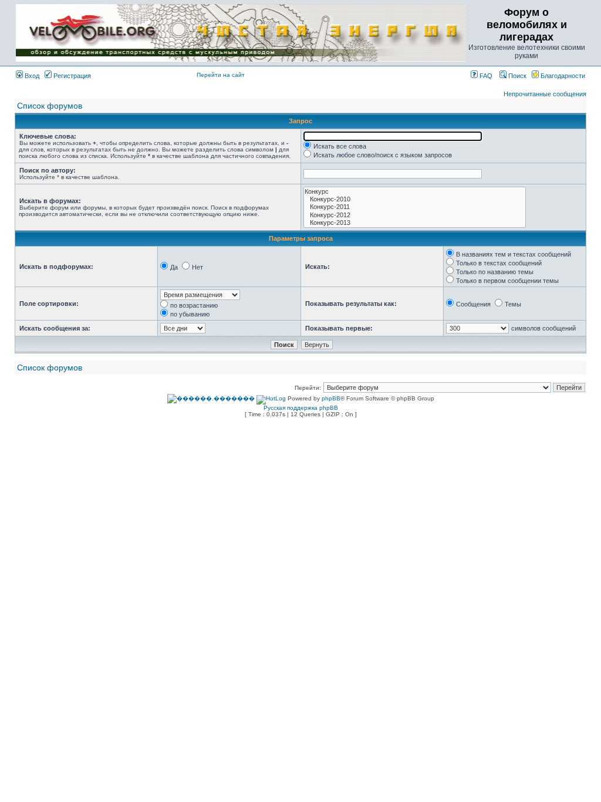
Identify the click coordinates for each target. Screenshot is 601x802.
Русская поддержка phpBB (301, 408)
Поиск (516, 75)
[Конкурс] (415, 192)
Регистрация (71, 75)
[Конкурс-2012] (415, 215)
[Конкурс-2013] (415, 223)
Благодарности (562, 75)
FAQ (485, 75)
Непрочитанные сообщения (545, 93)
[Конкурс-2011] (415, 207)
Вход (31, 75)
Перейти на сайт (221, 75)
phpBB (331, 398)
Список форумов (49, 105)
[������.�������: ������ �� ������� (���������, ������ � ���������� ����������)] (211, 398)
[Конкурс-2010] (415, 199)
